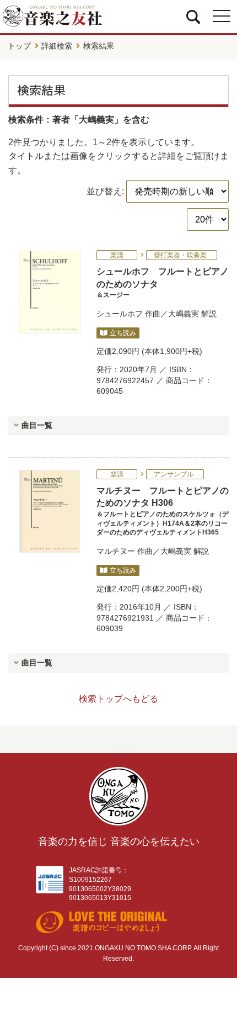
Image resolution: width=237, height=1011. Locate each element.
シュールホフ (119, 313)
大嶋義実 (183, 313)
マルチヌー (115, 551)
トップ (19, 45)
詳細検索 (56, 45)
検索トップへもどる (118, 698)
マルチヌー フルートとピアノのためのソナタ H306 (162, 511)
